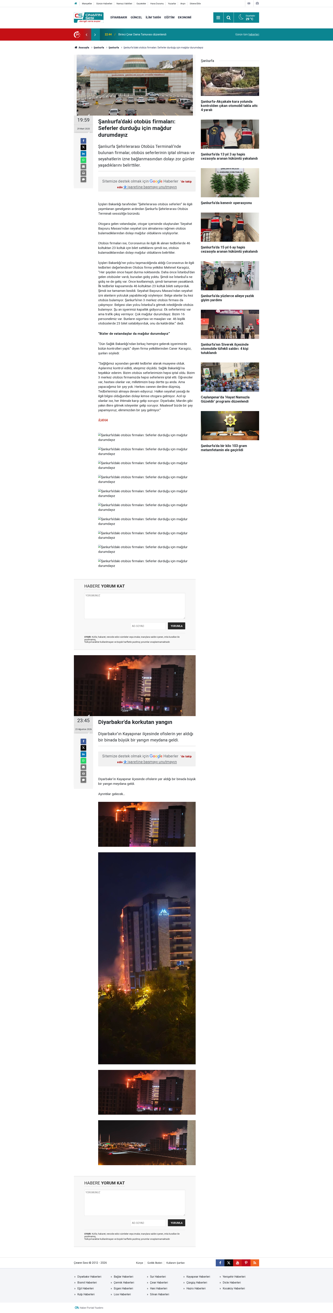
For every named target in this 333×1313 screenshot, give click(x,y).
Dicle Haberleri (232, 1282)
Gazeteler (141, 3)
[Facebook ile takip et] (220, 1262)
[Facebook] (83, 141)
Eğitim (169, 17)
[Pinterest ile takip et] (246, 1262)
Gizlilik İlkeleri (154, 1262)
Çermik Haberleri (124, 1282)
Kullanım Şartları (175, 1262)
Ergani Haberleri (123, 1288)
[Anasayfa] (76, 3)
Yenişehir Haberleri (234, 1276)
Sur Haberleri (158, 1276)
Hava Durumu (157, 3)
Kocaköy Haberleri (234, 1288)
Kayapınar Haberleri (198, 1276)
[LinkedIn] (83, 154)
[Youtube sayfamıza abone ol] (237, 1262)
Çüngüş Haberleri (196, 1282)
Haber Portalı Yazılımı (91, 1307)
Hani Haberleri (158, 1288)
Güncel (136, 17)
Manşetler (87, 3)
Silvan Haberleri (159, 1294)
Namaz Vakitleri (124, 3)
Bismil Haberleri (87, 1282)
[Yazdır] (83, 173)
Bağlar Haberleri (123, 1276)
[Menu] (218, 17)
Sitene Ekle (195, 3)
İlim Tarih (153, 17)
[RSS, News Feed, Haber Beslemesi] (254, 1262)
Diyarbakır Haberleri (89, 1276)
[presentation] (86, 34)
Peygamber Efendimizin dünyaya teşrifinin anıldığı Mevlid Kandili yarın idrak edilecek (164, 34)
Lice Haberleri (122, 1294)
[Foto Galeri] (257, 3)
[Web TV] (249, 3)
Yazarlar (172, 3)
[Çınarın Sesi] (89, 17)
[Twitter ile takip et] (228, 1262)
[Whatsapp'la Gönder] (83, 160)
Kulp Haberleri (86, 1294)
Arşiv (182, 3)
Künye (139, 1262)
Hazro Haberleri (196, 1288)
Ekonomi (184, 17)
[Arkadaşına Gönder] (83, 166)
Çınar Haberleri (159, 1282)
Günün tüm (247, 34)
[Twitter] (83, 147)
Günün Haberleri (104, 3)
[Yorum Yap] (83, 179)
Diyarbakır (118, 17)
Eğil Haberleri (85, 1288)
